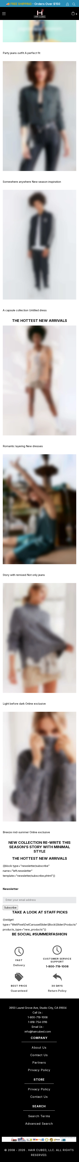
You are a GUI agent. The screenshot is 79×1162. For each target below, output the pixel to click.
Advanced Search (39, 1123)
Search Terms (39, 1116)
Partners (39, 1062)
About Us (39, 1047)
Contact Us (39, 1055)
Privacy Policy (39, 1070)
